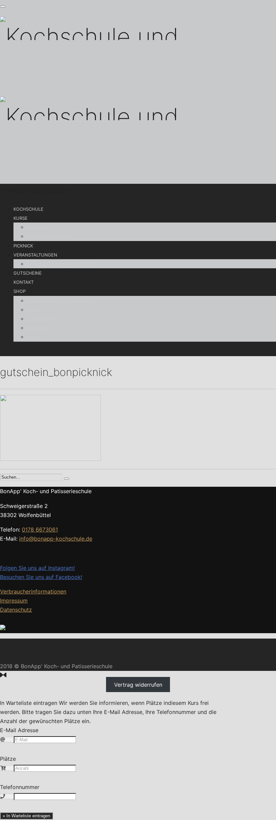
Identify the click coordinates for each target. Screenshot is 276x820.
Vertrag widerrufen (138, 684)
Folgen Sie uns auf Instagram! (37, 568)
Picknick (23, 245)
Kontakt (23, 282)
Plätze (8, 758)
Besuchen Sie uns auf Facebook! (41, 577)
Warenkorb (38, 328)
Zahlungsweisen (44, 318)
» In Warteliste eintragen (26, 815)
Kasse (33, 337)
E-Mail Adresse (19, 730)
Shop (19, 291)
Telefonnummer (19, 787)
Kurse (20, 218)
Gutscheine (27, 273)
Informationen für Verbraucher (59, 300)
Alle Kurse (37, 227)
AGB (31, 309)
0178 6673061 (40, 529)
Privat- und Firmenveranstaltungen (63, 264)
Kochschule (28, 209)
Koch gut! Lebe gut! (47, 236)
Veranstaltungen (35, 255)
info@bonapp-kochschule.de (55, 538)
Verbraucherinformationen (33, 591)
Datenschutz (16, 609)
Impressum (14, 600)
